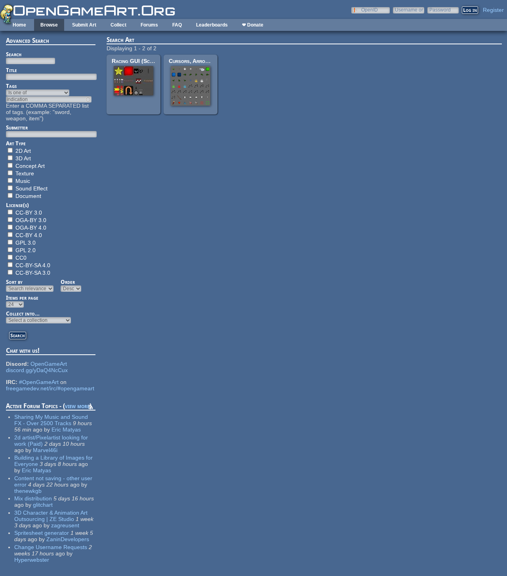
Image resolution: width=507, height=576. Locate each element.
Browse (49, 25)
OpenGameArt (48, 364)
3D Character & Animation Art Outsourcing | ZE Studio (51, 515)
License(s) (17, 205)
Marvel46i (45, 450)
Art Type (16, 143)
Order (68, 282)
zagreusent (65, 525)
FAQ (177, 25)
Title (11, 70)
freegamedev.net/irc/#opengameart (50, 388)
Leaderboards (212, 25)
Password (440, 9)
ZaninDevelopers (67, 539)
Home (19, 25)
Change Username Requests (50, 547)
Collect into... (23, 313)
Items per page (22, 298)
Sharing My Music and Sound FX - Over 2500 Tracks (51, 420)
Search (13, 54)
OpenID (369, 9)
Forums (149, 25)
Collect (118, 25)
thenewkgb (28, 491)
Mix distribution (33, 498)
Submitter (17, 127)
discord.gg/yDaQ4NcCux (37, 370)
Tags (11, 86)
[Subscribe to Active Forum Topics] (91, 408)
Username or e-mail (409, 9)
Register (493, 10)
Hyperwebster (31, 560)
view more (77, 406)
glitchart (43, 505)
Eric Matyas (66, 429)
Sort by (14, 282)
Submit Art (84, 25)
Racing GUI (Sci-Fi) (136, 61)
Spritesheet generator (41, 533)
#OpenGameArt (39, 382)
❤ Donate (252, 25)
